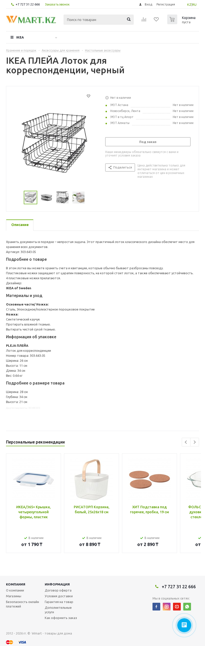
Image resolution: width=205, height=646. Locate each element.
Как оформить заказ (61, 618)
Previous (186, 442)
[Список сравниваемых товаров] (144, 21)
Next (194, 442)
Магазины (13, 596)
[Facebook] (156, 606)
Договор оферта (58, 590)
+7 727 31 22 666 (28, 4)
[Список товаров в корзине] (182, 23)
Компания (15, 584)
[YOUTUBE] (177, 606)
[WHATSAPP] (187, 606)
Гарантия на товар (59, 602)
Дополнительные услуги (58, 610)
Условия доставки (59, 596)
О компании (15, 590)
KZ (189, 4)
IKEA (20, 37)
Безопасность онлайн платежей (22, 604)
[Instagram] (166, 606)
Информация (57, 584)
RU (194, 4)
